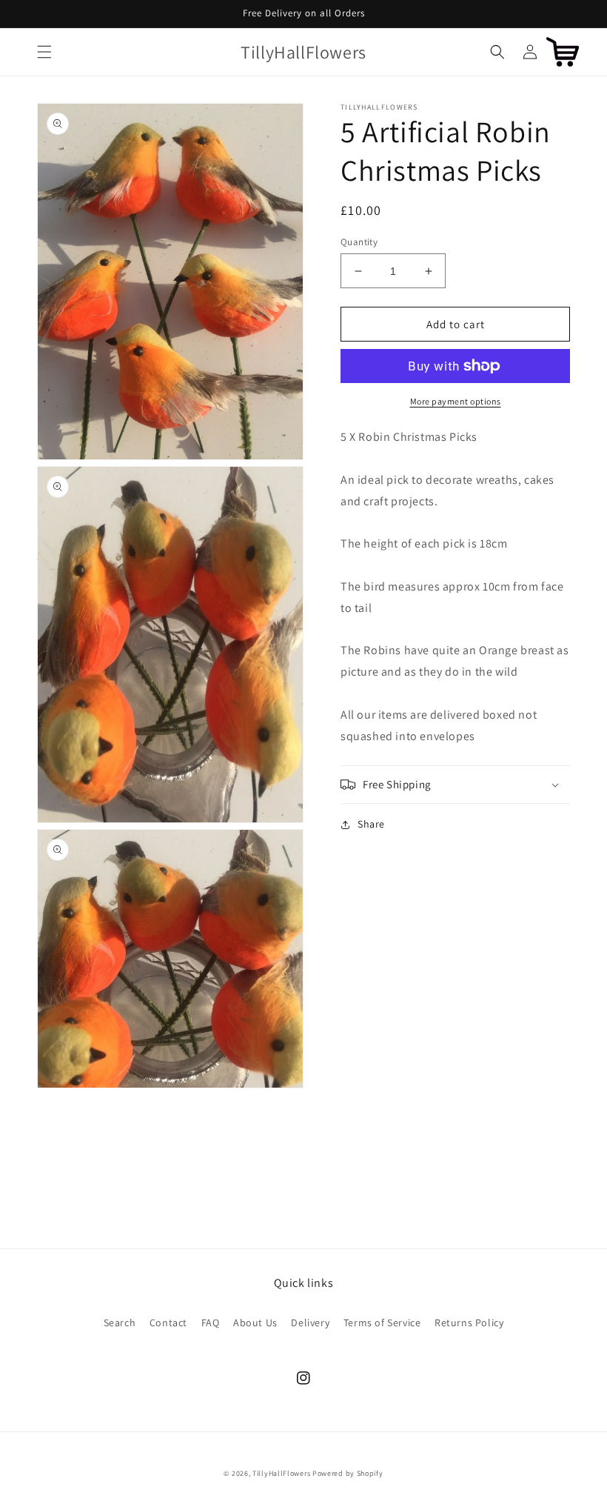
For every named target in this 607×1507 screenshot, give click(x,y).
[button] (44, 52)
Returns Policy (469, 1322)
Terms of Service (382, 1322)
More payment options (455, 401)
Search (120, 1322)
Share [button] (371, 824)
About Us (255, 1322)
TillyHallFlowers (281, 1473)
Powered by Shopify (347, 1473)
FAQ (210, 1322)
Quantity (359, 242)
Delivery (310, 1322)
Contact (168, 1322)
